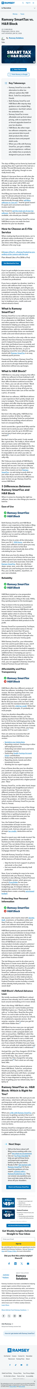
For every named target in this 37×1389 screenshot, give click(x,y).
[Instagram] (27, 1365)
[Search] (23, 3)
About (28, 1359)
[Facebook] (9, 1263)
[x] (9, 1316)
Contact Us (21, 1356)
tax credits (12, 831)
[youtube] (20, 1316)
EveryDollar (13, 882)
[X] (21, 1263)
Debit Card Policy (7, 1373)
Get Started (7, 1356)
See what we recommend (22, 1154)
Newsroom (11, 1359)
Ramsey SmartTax (18, 353)
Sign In (28, 3)
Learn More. (6, 1305)
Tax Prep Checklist (21, 1156)
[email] (28, 1263)
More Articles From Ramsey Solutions (14, 1310)
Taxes (22, 14)
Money (15, 14)
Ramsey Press (20, 1359)
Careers (14, 1356)
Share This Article (19, 69)
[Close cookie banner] (34, 1381)
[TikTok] (16, 1365)
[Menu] (33, 3)
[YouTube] (21, 1365)
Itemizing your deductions (15, 742)
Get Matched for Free (11, 263)
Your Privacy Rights (28, 1373)
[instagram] (15, 1316)
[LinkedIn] (15, 1263)
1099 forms (18, 542)
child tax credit (21, 706)
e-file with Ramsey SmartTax (20, 1113)
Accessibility (29, 1376)
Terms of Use (22, 1386)
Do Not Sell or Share (9, 1376)
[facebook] (4, 1316)
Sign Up (18, 1244)
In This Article (6, 8)
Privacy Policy (12, 1251)
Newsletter (29, 1356)
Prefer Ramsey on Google (20, 74)
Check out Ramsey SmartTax (18, 1187)
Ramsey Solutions (16, 38)
